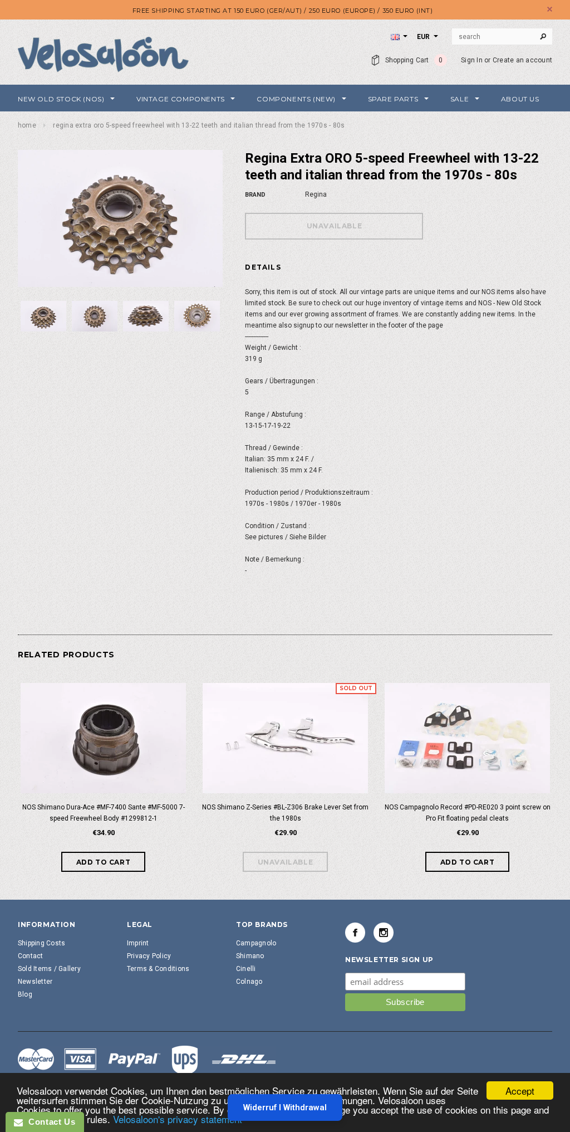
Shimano (250, 956)
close (549, 9)
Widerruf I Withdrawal (285, 1107)
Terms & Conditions (158, 969)
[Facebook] (355, 933)
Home (27, 125)
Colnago (249, 981)
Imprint (138, 943)
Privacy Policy (149, 956)
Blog (25, 994)
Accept (519, 1090)
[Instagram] (384, 933)
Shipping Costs (41, 943)
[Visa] (147, 1061)
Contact (30, 956)
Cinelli (246, 969)
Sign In (472, 60)
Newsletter (35, 981)
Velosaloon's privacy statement (177, 1119)
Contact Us (49, 1121)
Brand (255, 194)
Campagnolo (256, 943)
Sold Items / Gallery (49, 969)
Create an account (522, 60)
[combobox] (502, 36)
